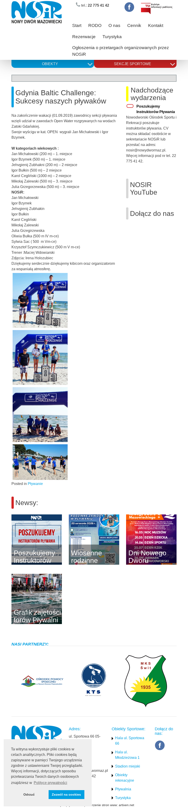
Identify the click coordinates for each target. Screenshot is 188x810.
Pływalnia (123, 789)
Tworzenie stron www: (102, 805)
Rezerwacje (84, 36)
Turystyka (112, 36)
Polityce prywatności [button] (50, 783)
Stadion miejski (127, 766)
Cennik (134, 25)
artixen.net (126, 805)
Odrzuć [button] (29, 794)
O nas (114, 25)
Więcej (68, 539)
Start (76, 25)
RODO (95, 25)
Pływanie (35, 484)
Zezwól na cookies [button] (66, 794)
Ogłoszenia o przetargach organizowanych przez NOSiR (120, 51)
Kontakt (155, 25)
